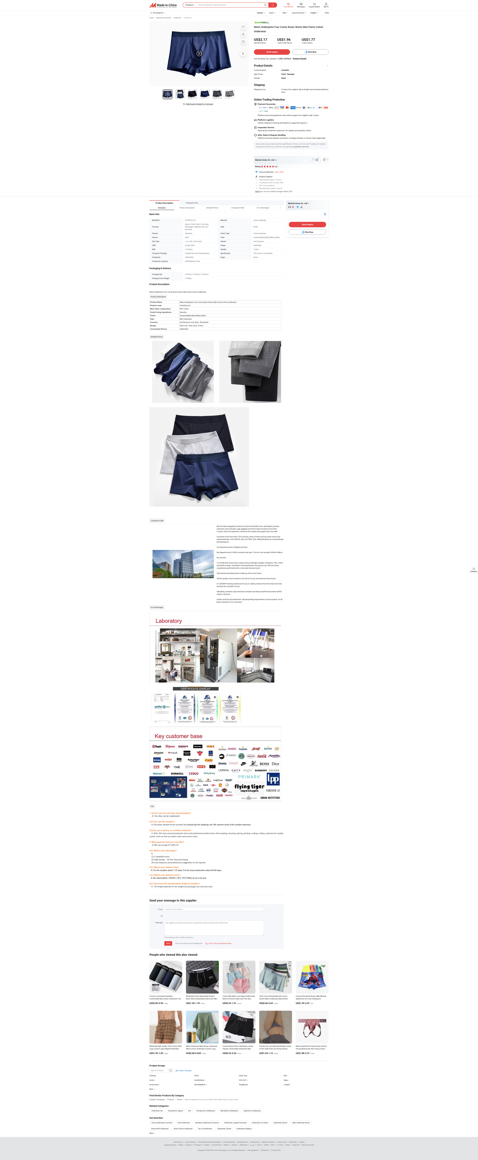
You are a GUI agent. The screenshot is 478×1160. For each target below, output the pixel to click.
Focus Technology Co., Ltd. (223, 1150)
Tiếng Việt (295, 1145)
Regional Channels (268, 1142)
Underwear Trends (224, 1128)
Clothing (152, 1075)
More (151, 1133)
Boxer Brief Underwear (160, 1128)
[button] (275, 207)
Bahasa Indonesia (308, 1145)
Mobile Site (293, 1142)
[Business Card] (325, 214)
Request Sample (299, 58)
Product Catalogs (184, 1070)
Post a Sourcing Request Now (219, 943)
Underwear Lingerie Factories (235, 1122)
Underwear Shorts (280, 1122)
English (180, 1145)
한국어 (259, 1145)
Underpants (188, 18)
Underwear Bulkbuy (244, 1128)
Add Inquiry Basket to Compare (199, 104)
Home (151, 18)
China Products (190, 1142)
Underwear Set (157, 1110)
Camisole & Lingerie (175, 1110)
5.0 (290, 207)
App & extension (298, 13)
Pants (196, 1075)
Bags (286, 1080)
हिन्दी (272, 1145)
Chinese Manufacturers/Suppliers (209, 1142)
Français (206, 1145)
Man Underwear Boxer (301, 1122)
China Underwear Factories (161, 1122)
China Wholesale (229, 1142)
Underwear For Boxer (260, 1122)
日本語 (266, 1145)
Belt (285, 1075)
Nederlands (244, 1145)
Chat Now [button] (312, 52)
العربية (252, 1145)
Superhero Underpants (252, 1110)
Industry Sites (255, 1142)
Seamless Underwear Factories (207, 1122)
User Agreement (253, 1150)
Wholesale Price (242, 1142)
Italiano (226, 1145)
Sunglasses (243, 1084)
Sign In (258, 191)
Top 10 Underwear (205, 1128)
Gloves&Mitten (200, 1084)
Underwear (177, 18)
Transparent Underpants (205, 1110)
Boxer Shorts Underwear (183, 1128)
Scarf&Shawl (199, 1080)
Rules (327, 13)
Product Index (282, 1142)
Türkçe (287, 1145)
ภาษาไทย (279, 1145)
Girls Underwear (184, 1122)
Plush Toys (243, 1075)
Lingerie (287, 1084)
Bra (189, 1110)
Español (188, 1145)
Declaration (265, 1150)
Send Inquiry (272, 52)
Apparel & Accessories (163, 18)
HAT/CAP (242, 1080)
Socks (151, 1080)
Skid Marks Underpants (229, 1110)
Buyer (271, 13)
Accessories (154, 1084)
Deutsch (234, 1145)
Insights (302, 1142)
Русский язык (216, 1145)
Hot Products (178, 1142)
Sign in (326, 6)
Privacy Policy (276, 1150)
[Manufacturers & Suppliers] (163, 5)
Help (284, 13)
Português (197, 1145)
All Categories (158, 13)
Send (168, 943)
